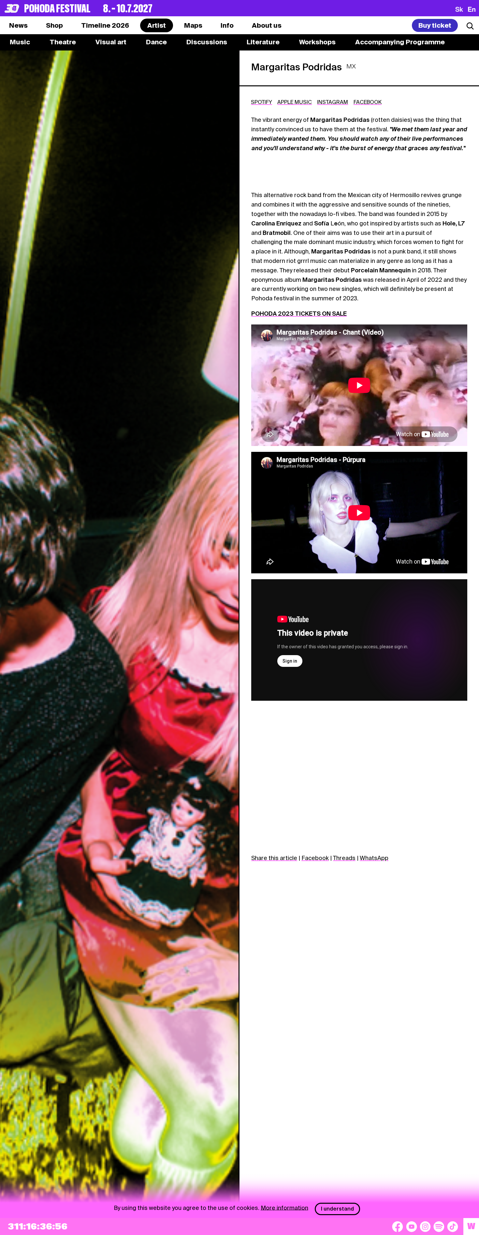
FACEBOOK (368, 102)
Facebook (315, 857)
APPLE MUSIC (294, 102)
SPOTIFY (261, 102)
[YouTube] (411, 1226)
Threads (344, 857)
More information (284, 1207)
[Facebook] (397, 1226)
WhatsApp (374, 857)
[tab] (54, 25)
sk (459, 9)
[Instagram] (425, 1226)
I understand (337, 1209)
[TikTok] (452, 1226)
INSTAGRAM (332, 102)
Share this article (274, 857)
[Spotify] (438, 1226)
